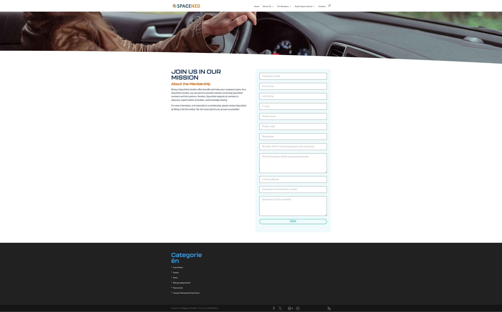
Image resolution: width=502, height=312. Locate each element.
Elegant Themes (189, 308)
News (175, 278)
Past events (178, 288)
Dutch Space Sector (303, 6)
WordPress (213, 308)
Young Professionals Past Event (186, 293)
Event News (178, 267)
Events (176, 272)
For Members (283, 6)
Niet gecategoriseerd (181, 283)
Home (256, 6)
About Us (267, 6)
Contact (322, 6)
